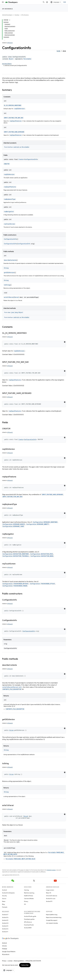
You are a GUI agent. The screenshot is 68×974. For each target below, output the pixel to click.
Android (4, 890)
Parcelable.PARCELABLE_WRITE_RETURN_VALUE (20, 859)
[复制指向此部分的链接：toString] (10, 764)
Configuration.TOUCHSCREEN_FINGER (15, 586)
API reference (7, 9)
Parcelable (27, 59)
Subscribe (25, 965)
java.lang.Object (7, 64)
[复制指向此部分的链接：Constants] (14, 327)
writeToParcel (9, 297)
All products (5, 954)
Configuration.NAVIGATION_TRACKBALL (16, 556)
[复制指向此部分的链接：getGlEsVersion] (16, 720)
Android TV (49, 901)
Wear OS (48, 893)
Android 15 (5, 920)
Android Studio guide (30, 916)
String (6, 268)
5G (25, 904)
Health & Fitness (28, 895)
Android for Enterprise (8, 893)
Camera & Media (29, 898)
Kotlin (58, 51)
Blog (3, 904)
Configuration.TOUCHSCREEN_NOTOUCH (15, 584)
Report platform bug (51, 914)
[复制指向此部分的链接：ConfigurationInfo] (18, 600)
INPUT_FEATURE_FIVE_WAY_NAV (13, 118)
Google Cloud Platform (8, 951)
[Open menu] (3, 2)
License (10, 961)
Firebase (4, 949)
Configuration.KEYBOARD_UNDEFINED (45, 522)
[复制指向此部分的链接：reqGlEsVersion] (16, 449)
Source (4, 898)
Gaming (26, 890)
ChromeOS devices (51, 895)
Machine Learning (29, 893)
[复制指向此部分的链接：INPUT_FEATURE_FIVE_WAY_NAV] (30, 362)
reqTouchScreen (9, 224)
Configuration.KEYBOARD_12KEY (13, 526)
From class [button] (13, 312)
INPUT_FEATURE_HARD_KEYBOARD (14, 132)
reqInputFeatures (15, 121)
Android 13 (5, 926)
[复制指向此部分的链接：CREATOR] (12, 429)
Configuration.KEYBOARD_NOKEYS (14, 524)
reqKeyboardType (9, 199)
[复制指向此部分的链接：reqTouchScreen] (17, 564)
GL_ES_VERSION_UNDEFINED (12, 105)
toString (7, 285)
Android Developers (7, 15)
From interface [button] (16, 147)
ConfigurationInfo (30, 159)
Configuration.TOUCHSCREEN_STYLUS (42, 584)
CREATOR (6, 164)
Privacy (26, 901)
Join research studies (52, 923)
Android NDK (27, 928)
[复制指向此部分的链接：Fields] (10, 423)
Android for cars (50, 898)
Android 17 (5, 914)
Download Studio (29, 925)
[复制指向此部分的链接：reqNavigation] (15, 534)
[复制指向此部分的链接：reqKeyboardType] (18, 504)
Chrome (4, 946)
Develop (17, 15)
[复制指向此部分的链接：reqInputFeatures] (18, 477)
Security (4, 895)
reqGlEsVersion (19, 108)
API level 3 (10, 43)
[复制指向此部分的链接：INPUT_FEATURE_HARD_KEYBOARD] (33, 393)
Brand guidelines (19, 961)
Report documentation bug (53, 917)
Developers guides (29, 919)
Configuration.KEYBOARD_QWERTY (37, 524)
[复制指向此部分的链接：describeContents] (18, 665)
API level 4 (10, 337)
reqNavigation (9, 211)
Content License (51, 870)
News (3, 901)
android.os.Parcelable (21, 147)
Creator (21, 159)
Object (11, 59)
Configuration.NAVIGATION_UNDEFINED (16, 554)
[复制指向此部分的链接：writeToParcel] (15, 805)
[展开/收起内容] (9, 20)
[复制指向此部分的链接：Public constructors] (24, 594)
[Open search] (44, 2)
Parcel (16, 297)
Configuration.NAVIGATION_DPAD (41, 554)
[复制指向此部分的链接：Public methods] (20, 659)
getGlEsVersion (9, 272)
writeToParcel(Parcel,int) (12, 687)
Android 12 (5, 929)
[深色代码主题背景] (65, 342)
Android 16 (5, 917)
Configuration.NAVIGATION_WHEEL (42, 556)
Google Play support (51, 920)
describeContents (10, 260)
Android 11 (5, 931)
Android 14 (5, 923)
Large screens (50, 890)
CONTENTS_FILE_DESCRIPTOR (12, 689)
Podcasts (4, 907)
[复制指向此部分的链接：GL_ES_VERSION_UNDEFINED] (28, 333)
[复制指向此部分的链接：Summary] (13, 90)
